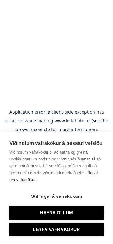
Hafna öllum (56, 213)
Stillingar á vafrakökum (56, 196)
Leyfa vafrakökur (56, 229)
